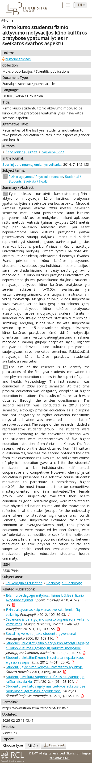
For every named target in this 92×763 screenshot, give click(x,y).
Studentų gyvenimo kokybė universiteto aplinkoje (44, 667)
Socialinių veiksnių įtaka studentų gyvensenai (41, 633)
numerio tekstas (18, 59)
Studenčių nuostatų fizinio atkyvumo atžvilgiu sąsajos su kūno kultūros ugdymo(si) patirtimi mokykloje (47, 645)
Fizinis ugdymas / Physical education (35, 177)
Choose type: (13, 745)
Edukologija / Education (24, 583)
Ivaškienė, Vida (53, 152)
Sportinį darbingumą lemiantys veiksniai (31, 164)
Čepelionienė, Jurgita (22, 152)
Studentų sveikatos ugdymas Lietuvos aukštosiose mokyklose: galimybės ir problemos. (45, 688)
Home (8, 20)
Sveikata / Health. (36, 181)
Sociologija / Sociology (64, 583)
